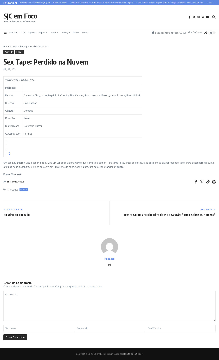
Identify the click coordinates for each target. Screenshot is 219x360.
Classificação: (12, 133)
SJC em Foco (20, 15)
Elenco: (9, 95)
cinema (23, 189)
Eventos (55, 32)
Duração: (10, 118)
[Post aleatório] (205, 32)
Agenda (32, 32)
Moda (76, 32)
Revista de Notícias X (133, 354)
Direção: (9, 103)
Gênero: (9, 110)
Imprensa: (10, 87)
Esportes (43, 32)
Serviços (66, 32)
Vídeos (85, 32)
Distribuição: (12, 125)
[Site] (109, 265)
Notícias (13, 32)
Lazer (23, 32)
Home (6, 46)
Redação (110, 258)
